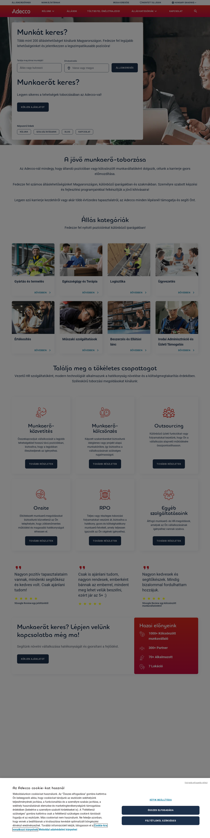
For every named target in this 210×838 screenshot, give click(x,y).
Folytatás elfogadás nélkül (196, 782)
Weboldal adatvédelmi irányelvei (58, 829)
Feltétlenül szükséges (160, 820)
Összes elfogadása (161, 810)
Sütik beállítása (161, 799)
